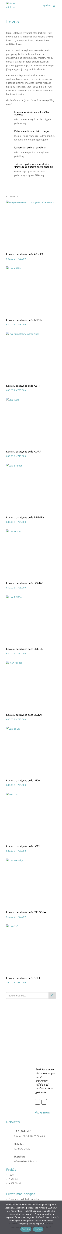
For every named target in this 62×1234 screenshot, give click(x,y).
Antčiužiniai (14, 1183)
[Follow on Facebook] (37, 1102)
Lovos (11, 1174)
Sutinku (26, 1229)
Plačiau (38, 1229)
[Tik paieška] (52, 995)
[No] (58, 1217)
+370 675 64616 (22, 1148)
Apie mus (42, 1112)
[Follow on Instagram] (44, 1102)
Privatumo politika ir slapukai (23, 1199)
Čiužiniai (13, 1179)
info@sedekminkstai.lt (25, 1161)
